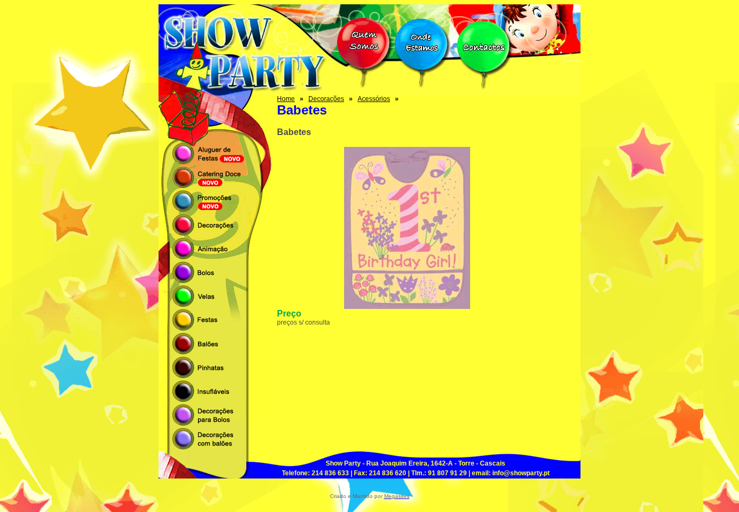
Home (286, 99)
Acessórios (374, 99)
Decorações (326, 99)
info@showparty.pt (521, 473)
